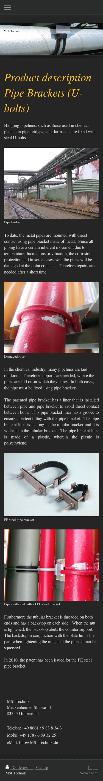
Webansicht (89, 773)
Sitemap (41, 767)
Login (93, 767)
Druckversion (22, 767)
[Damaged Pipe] (51, 317)
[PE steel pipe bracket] (51, 484)
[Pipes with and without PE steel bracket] (51, 564)
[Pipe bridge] (51, 183)
